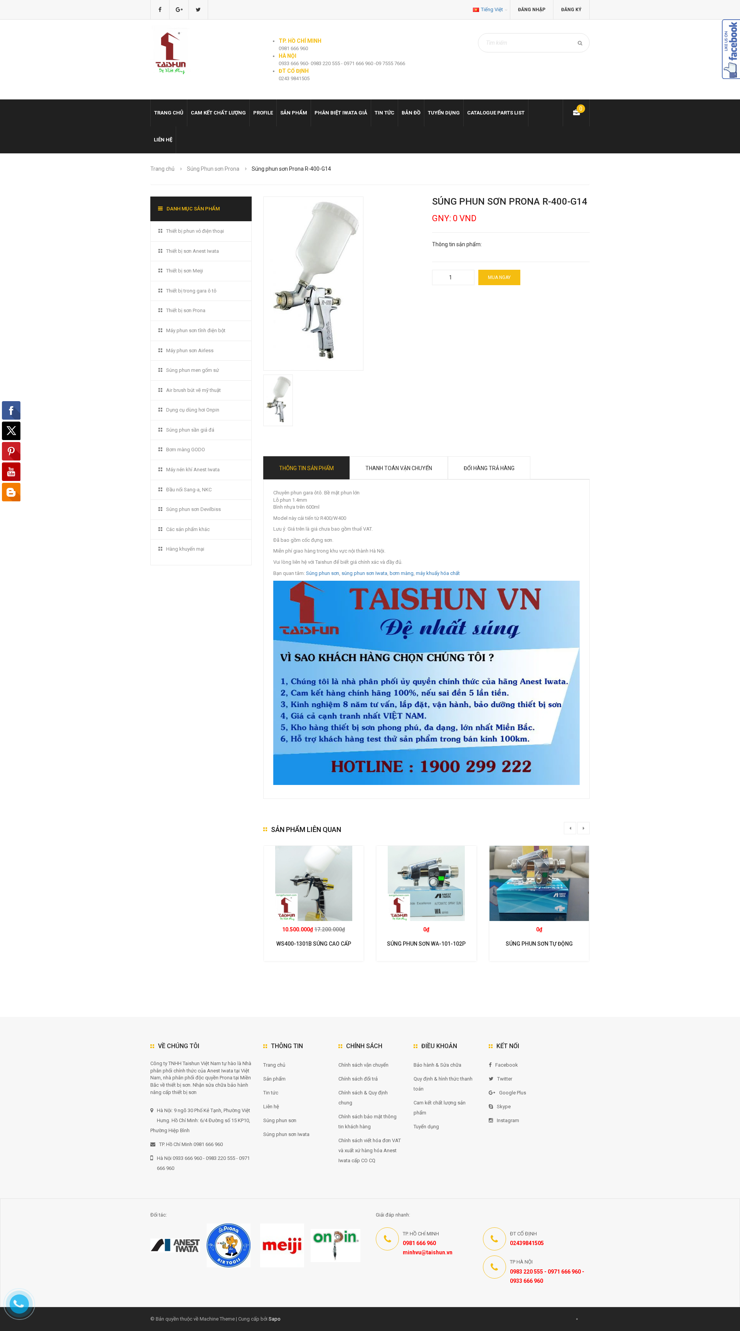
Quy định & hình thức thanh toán (443, 1084)
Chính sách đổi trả (358, 1079)
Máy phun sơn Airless (190, 350)
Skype (504, 1106)
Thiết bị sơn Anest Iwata (192, 251)
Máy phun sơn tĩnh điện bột (195, 330)
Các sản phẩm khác (188, 529)
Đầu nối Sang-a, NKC (189, 489)
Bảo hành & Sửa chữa (437, 1065)
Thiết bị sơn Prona (185, 310)
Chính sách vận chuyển (363, 1065)
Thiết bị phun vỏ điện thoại (195, 231)
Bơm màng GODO (185, 449)
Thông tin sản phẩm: (457, 244)
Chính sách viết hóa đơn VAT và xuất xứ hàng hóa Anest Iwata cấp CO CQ (369, 1150)
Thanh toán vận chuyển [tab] (398, 468)
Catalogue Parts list (496, 113)
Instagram (508, 1120)
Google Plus (512, 1093)
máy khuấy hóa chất (438, 573)
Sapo (275, 1319)
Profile (263, 113)
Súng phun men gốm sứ (192, 370)
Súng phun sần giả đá (190, 430)
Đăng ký (571, 9)
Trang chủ (274, 1065)
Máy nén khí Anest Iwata (193, 469)
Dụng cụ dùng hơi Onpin (192, 410)
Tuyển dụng (444, 113)
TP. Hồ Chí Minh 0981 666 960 (191, 1144)
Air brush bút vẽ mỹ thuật (193, 390)
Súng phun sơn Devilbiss (193, 509)
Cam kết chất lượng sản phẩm (440, 1108)
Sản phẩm (293, 113)
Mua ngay (499, 277)
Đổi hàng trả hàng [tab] (489, 468)
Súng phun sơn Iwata (286, 1134)
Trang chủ (168, 113)
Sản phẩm (274, 1079)
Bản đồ (411, 113)
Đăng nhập (531, 9)
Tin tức (384, 113)
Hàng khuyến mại (185, 549)
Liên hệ (163, 140)
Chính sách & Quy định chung (363, 1098)
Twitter (504, 1079)
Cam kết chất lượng (218, 113)
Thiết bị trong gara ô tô (191, 291)
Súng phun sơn (322, 573)
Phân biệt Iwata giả (340, 113)
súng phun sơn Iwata (364, 573)
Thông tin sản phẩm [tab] (306, 468)
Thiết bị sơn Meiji (184, 271)
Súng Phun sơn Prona (213, 169)
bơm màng (402, 573)
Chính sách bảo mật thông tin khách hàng (367, 1121)
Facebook (506, 1065)
